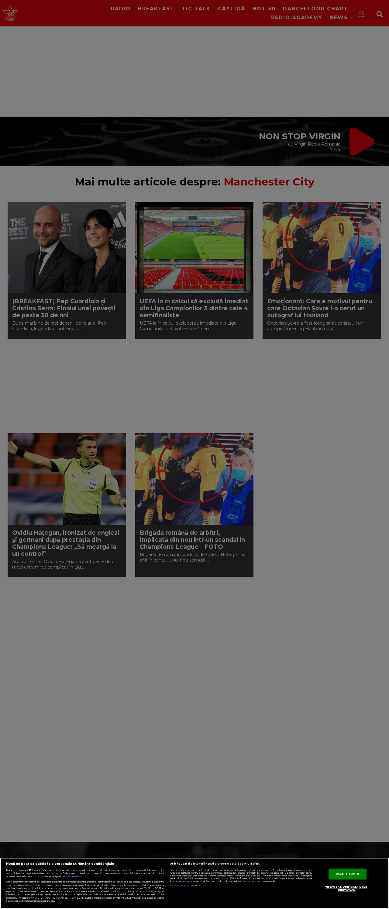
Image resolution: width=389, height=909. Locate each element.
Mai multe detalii (72, 876)
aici (119, 891)
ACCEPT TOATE (347, 873)
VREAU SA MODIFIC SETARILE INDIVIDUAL (346, 888)
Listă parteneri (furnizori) (185, 885)
